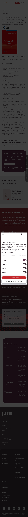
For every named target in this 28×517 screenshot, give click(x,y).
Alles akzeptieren (14, 277)
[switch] (25, 264)
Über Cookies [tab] (23, 237)
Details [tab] (14, 237)
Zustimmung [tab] (5, 237)
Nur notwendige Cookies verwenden (14, 281)
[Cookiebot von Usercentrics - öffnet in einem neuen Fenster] (21, 234)
